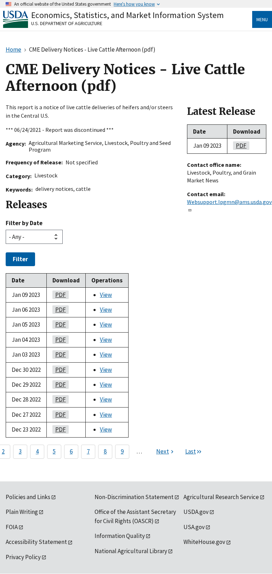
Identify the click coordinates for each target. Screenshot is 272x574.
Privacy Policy (23, 557)
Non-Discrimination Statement (134, 497)
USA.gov (194, 527)
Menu (262, 19)
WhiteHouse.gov (204, 542)
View (106, 295)
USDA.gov (196, 512)
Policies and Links (28, 497)
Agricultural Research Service (221, 497)
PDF (59, 295)
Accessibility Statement (36, 542)
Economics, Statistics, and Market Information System (127, 15)
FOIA (12, 527)
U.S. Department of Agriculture (66, 23)
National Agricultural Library (131, 551)
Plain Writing (22, 512)
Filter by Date (24, 223)
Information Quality (120, 536)
